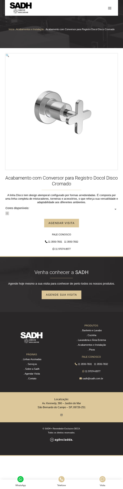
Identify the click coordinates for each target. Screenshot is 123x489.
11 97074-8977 (63, 249)
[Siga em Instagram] (61, 415)
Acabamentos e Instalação (30, 29)
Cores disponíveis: (17, 208)
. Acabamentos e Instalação (91, 344)
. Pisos (91, 349)
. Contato (31, 378)
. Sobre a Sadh (31, 368)
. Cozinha (91, 335)
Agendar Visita (62, 223)
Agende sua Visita (61, 294)
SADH (48, 428)
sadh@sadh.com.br (92, 378)
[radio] (7, 213)
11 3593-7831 (55, 241)
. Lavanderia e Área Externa (91, 340)
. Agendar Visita (32, 373)
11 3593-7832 (71, 241)
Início (11, 29)
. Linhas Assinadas (31, 359)
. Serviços (31, 364)
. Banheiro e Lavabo (91, 330)
